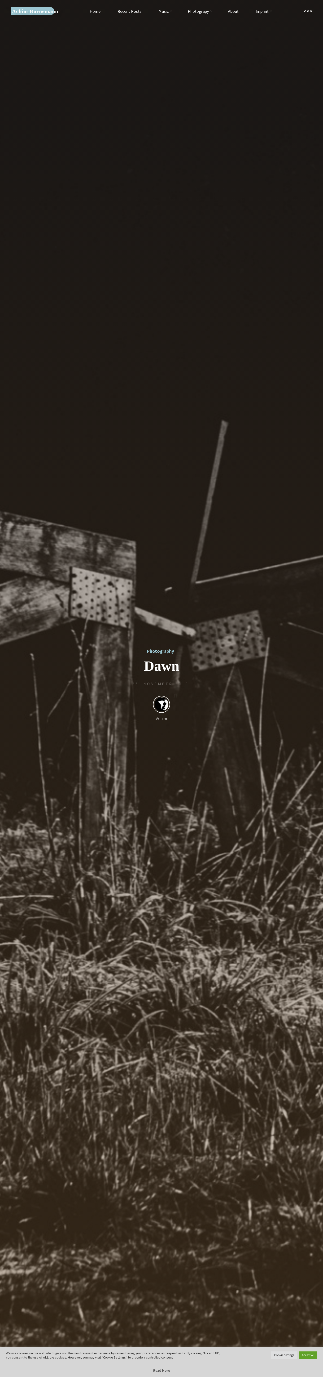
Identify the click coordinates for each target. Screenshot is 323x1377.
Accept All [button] (308, 1355)
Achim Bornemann (35, 11)
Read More (161, 1370)
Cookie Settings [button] (284, 1355)
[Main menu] (308, 11)
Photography (160, 651)
